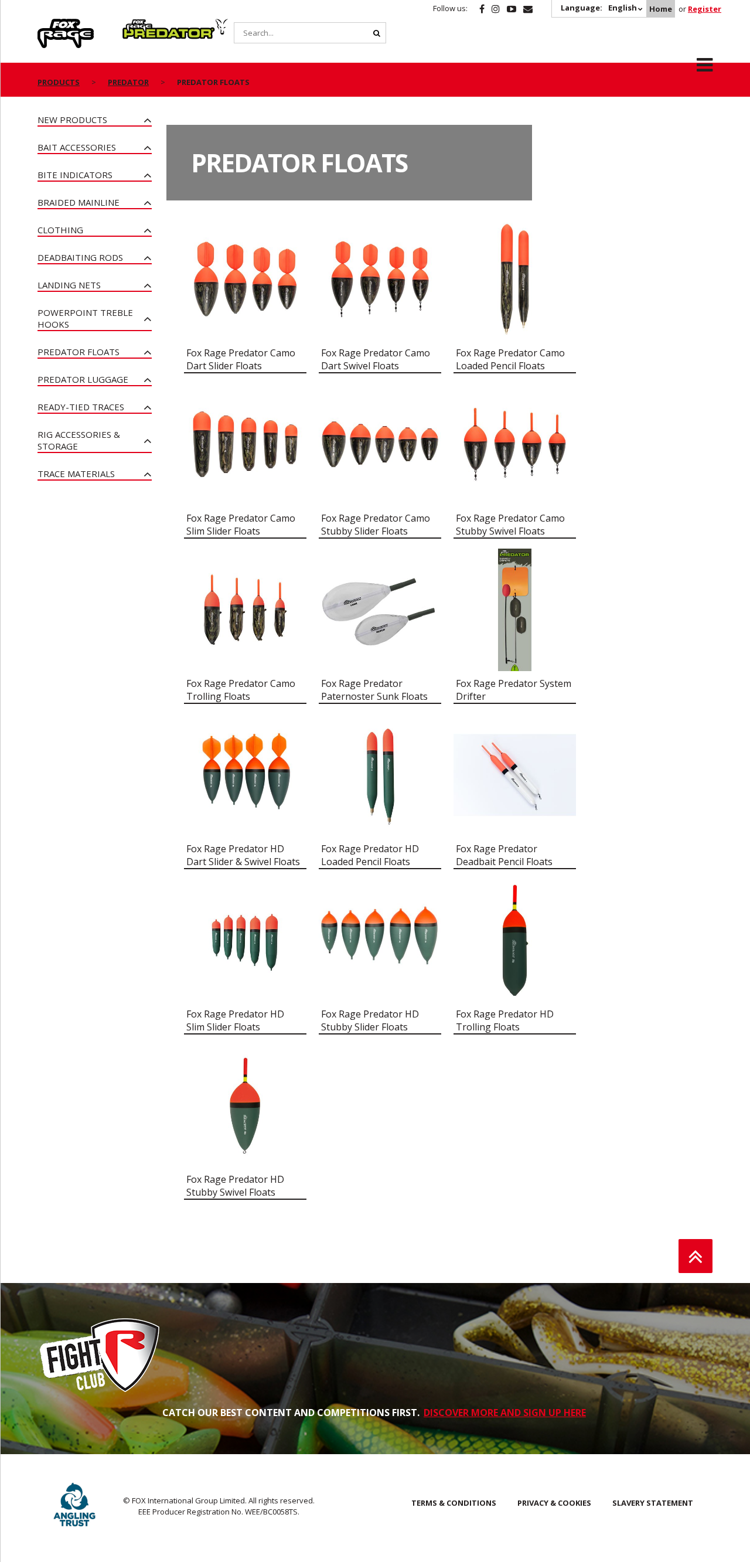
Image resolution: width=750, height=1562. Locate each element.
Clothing (60, 230)
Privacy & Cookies (554, 1503)
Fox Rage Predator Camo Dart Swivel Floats (375, 359)
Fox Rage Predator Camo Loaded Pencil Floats (510, 359)
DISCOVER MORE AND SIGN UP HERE (505, 1412)
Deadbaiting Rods (80, 257)
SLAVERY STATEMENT (652, 1503)
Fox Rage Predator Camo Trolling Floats (240, 690)
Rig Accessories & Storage (79, 440)
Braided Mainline (79, 202)
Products (59, 82)
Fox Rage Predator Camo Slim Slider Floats (240, 524)
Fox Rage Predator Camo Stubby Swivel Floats (510, 524)
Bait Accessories (77, 147)
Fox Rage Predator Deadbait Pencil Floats (504, 855)
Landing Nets (69, 285)
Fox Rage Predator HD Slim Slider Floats (235, 1020)
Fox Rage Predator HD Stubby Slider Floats (370, 1020)
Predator (142, 25)
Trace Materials (76, 473)
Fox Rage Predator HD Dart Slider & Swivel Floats (243, 855)
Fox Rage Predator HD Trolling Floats (505, 1020)
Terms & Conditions (453, 1503)
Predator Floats (79, 352)
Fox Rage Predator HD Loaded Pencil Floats (370, 855)
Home (660, 9)
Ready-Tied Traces (81, 407)
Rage (49, 25)
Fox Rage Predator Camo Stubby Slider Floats (375, 524)
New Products (72, 119)
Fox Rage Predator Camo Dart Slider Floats (240, 359)
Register (704, 9)
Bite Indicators (75, 175)
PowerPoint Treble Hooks (85, 318)
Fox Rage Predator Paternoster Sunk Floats (374, 690)
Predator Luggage (83, 379)
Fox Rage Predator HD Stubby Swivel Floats (235, 1186)
